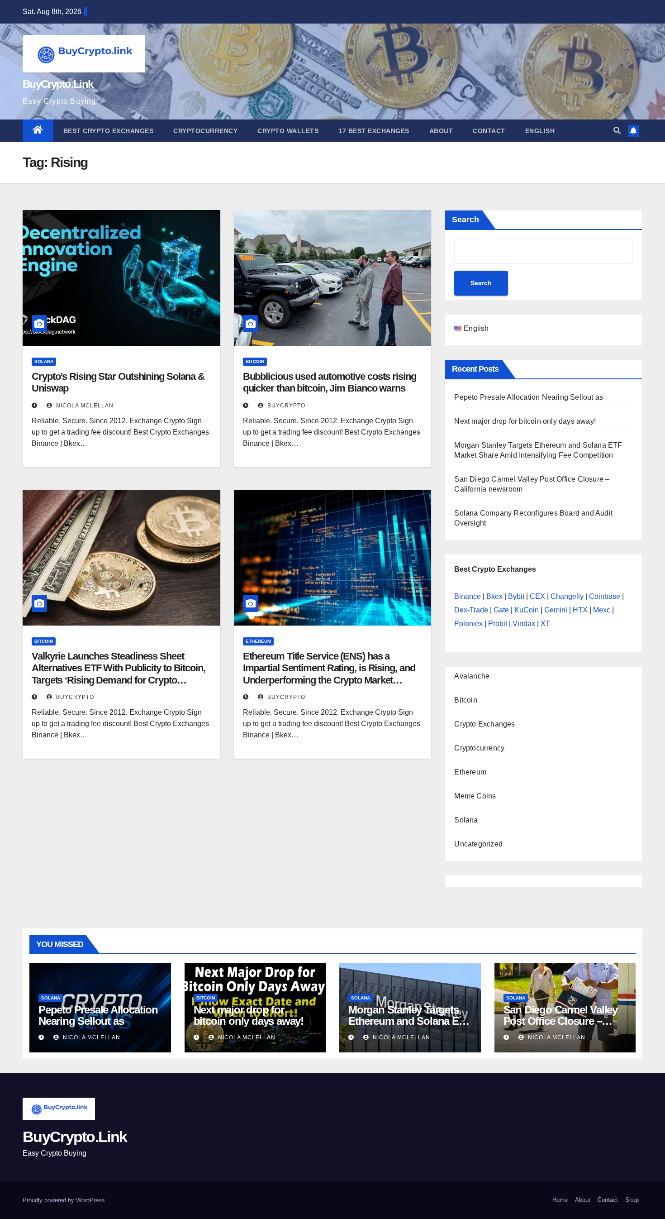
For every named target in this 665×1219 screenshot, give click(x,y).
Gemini (555, 610)
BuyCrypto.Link (58, 84)
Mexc (601, 610)
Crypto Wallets (287, 130)
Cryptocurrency (205, 130)
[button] (617, 130)
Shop (632, 1199)
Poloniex (468, 623)
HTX (580, 610)
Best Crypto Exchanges (108, 130)
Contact (489, 130)
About (441, 130)
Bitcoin (255, 361)
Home (560, 1199)
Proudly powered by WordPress (64, 1200)
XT (545, 623)
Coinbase (604, 596)
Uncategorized (478, 844)
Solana (43, 361)
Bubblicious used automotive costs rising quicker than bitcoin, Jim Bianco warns (329, 382)
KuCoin (526, 610)
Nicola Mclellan (84, 405)
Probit (497, 623)
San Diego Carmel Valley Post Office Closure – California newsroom (561, 1021)
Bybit (516, 596)
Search (465, 219)
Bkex (494, 596)
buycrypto (285, 405)
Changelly (567, 596)
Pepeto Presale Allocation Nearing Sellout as (528, 397)
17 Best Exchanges (373, 130)
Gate (501, 610)
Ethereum (258, 641)
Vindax (524, 623)
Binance (467, 596)
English (540, 130)
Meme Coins (475, 796)
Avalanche (471, 676)
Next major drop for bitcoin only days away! (525, 421)
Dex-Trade (471, 610)
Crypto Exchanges (484, 724)
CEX (537, 596)
